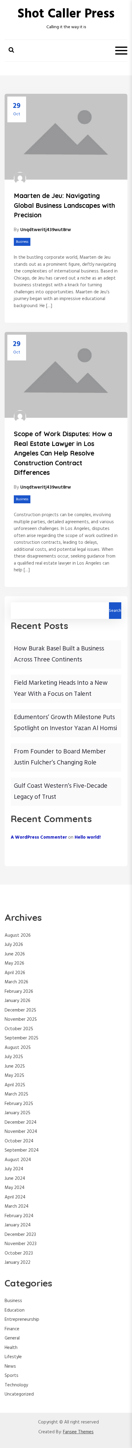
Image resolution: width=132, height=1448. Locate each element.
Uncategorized (19, 1394)
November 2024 (21, 1131)
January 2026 (17, 1000)
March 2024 (17, 1206)
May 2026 (14, 963)
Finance (12, 1329)
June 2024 (15, 1178)
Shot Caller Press (66, 14)
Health (11, 1347)
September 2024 (22, 1150)
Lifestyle (13, 1357)
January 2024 (18, 1225)
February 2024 (19, 1216)
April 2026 (15, 973)
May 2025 (14, 1075)
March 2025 (16, 1094)
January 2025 (17, 1113)
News (10, 1366)
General (12, 1338)
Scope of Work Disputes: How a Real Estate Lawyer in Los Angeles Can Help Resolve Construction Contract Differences (63, 453)
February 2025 (19, 1103)
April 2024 (15, 1197)
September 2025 (21, 1038)
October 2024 (19, 1141)
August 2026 (18, 935)
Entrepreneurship (22, 1319)
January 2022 (17, 1262)
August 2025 (18, 1047)
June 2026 (15, 954)
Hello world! (88, 837)
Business (22, 242)
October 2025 (19, 1029)
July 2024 (14, 1169)
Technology (16, 1385)
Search (115, 610)
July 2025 (14, 1057)
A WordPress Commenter (39, 837)
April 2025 (15, 1085)
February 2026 (19, 991)
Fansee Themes (78, 1432)
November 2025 (21, 1019)
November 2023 (21, 1244)
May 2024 (15, 1187)
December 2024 (21, 1122)
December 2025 (20, 1010)
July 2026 (14, 944)
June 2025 (15, 1066)
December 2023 (20, 1234)
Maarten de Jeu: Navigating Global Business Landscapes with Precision (64, 205)
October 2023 (19, 1253)
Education (15, 1310)
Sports (11, 1375)
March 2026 (16, 982)
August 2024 (18, 1160)
